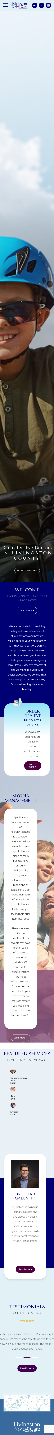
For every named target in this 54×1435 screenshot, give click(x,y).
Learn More (26, 610)
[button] (19, 1357)
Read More (24, 1269)
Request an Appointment (27, 570)
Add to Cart (32, 765)
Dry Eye (13, 1097)
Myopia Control (14, 1113)
